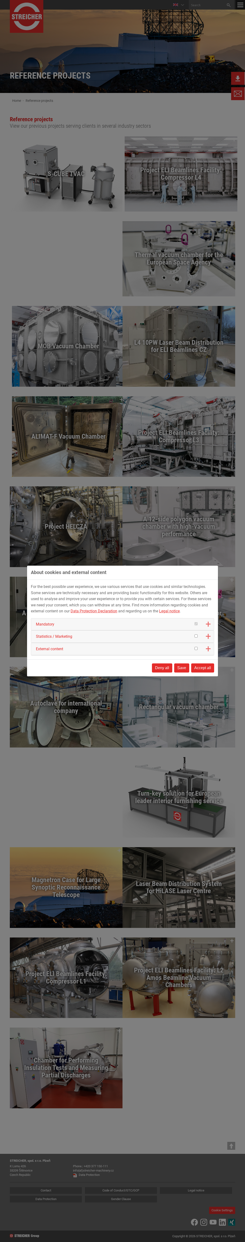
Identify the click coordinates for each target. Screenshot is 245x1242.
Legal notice (169, 611)
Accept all (202, 668)
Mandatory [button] (45, 624)
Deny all (162, 668)
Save (181, 668)
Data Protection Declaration (94, 611)
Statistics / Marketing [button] (54, 636)
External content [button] (49, 649)
